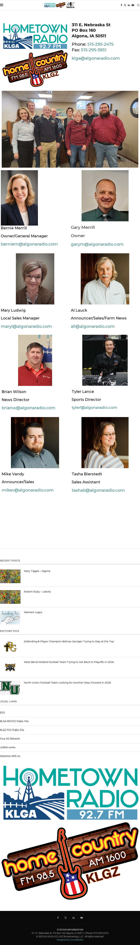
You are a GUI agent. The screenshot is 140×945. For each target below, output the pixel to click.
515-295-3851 (94, 49)
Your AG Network (10, 738)
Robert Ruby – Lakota (37, 591)
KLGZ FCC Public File (12, 730)
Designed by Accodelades (70, 939)
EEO (2, 712)
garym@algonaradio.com (97, 244)
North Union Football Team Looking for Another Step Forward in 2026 (67, 682)
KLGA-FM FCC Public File (14, 721)
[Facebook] (121, 5)
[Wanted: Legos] (10, 617)
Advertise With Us (10, 756)
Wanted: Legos (33, 612)
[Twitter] (125, 5)
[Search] (138, 5)
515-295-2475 (100, 44)
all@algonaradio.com (93, 326)
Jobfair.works (8, 747)
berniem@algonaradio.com (29, 244)
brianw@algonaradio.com (28, 407)
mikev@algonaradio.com (28, 490)
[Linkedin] (129, 5)
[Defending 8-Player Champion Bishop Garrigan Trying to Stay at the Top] (10, 647)
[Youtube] (133, 5)
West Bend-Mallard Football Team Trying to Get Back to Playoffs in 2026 (69, 662)
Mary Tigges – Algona (37, 571)
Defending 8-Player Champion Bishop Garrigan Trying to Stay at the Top (69, 641)
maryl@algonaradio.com (26, 326)
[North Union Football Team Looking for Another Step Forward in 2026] (10, 688)
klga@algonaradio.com (96, 58)
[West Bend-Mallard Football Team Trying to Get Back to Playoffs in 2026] (10, 667)
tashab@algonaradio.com (98, 490)
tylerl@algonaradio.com (94, 407)
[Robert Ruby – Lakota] (10, 597)
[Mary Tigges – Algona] (10, 576)
